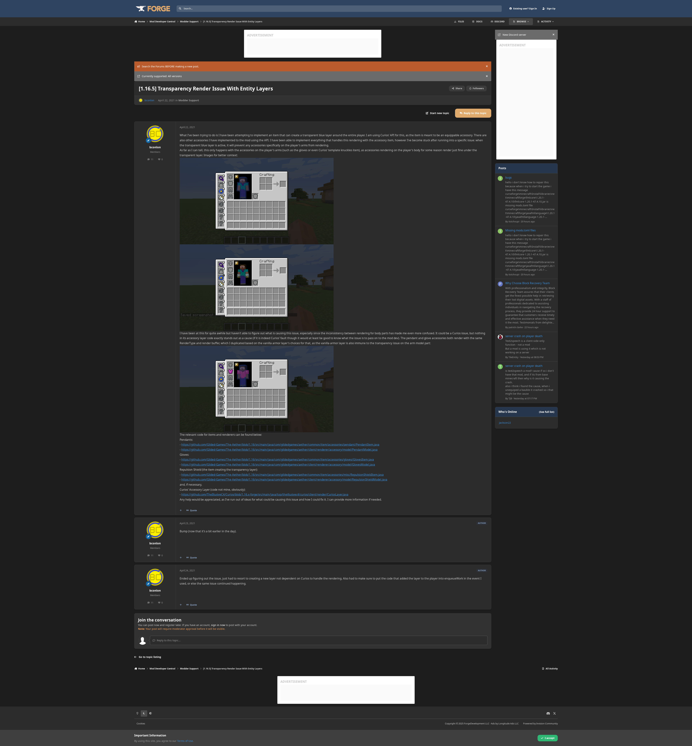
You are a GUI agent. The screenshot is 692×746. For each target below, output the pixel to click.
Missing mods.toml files (520, 230)
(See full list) (546, 412)
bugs (508, 177)
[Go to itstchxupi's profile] (500, 178)
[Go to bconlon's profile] (141, 100)
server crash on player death (524, 336)
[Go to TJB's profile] (500, 366)
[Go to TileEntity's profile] (500, 336)
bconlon (149, 100)
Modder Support (188, 100)
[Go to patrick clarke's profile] (500, 284)
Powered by (540, 723)
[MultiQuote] (180, 510)
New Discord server (514, 34)
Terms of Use (185, 741)
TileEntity (513, 357)
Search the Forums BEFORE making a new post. (170, 66)
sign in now (218, 625)
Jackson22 (505, 422)
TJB (510, 398)
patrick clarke (516, 327)
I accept (550, 738)
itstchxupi (514, 221)
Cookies (141, 723)
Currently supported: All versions (162, 76)
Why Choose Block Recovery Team (527, 283)
